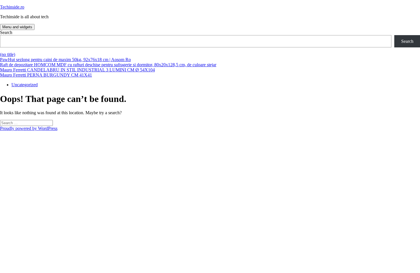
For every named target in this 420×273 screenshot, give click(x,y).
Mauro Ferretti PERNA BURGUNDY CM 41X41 (46, 75)
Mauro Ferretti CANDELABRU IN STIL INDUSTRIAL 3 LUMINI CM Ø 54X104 (77, 69)
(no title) (7, 54)
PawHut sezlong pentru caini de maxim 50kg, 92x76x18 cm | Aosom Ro (65, 59)
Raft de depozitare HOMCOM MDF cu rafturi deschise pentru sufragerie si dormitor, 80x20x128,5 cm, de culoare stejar (108, 64)
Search (6, 32)
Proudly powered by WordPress (28, 128)
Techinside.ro (12, 7)
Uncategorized (24, 84)
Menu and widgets (17, 27)
